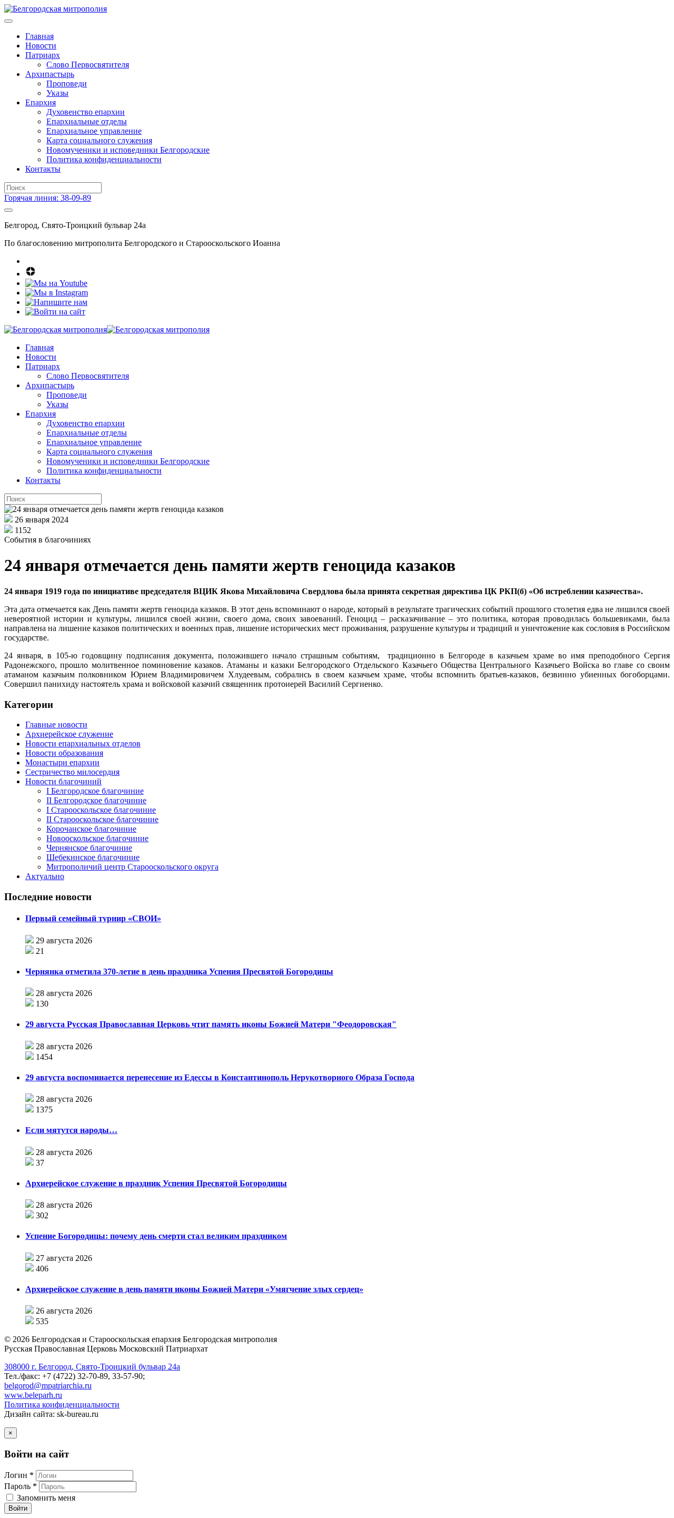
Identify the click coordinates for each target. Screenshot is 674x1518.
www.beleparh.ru (33, 1395)
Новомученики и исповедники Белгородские (128, 149)
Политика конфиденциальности (104, 159)
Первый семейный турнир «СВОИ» (93, 918)
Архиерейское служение (69, 734)
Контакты (43, 168)
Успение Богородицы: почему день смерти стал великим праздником (156, 1235)
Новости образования (64, 752)
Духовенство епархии (85, 111)
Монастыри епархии (62, 762)
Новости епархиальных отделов (83, 743)
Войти (17, 1508)
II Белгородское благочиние (96, 800)
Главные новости (56, 724)
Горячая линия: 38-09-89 (47, 197)
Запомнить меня (46, 1497)
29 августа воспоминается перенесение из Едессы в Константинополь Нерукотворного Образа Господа (219, 1077)
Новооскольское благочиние (97, 838)
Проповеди (66, 83)
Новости (40, 45)
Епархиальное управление (94, 130)
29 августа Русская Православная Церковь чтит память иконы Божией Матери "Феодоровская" (211, 1024)
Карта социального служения (99, 140)
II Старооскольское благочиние (102, 819)
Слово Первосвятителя (87, 64)
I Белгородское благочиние (95, 790)
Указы (57, 92)
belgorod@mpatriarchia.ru (48, 1385)
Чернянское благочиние (89, 847)
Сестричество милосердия (72, 771)
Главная (39, 36)
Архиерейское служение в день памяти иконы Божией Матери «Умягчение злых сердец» (194, 1289)
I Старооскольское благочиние (101, 809)
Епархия (40, 102)
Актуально (44, 876)
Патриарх (42, 55)
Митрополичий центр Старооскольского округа (132, 866)
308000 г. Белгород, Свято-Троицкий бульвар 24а (92, 1366)
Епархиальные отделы (86, 121)
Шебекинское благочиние (93, 857)
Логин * (19, 1475)
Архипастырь (49, 74)
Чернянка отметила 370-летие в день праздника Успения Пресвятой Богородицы (179, 971)
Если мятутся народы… (71, 1130)
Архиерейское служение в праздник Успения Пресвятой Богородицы (156, 1183)
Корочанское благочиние (91, 828)
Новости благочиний (63, 781)
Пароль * (20, 1486)
